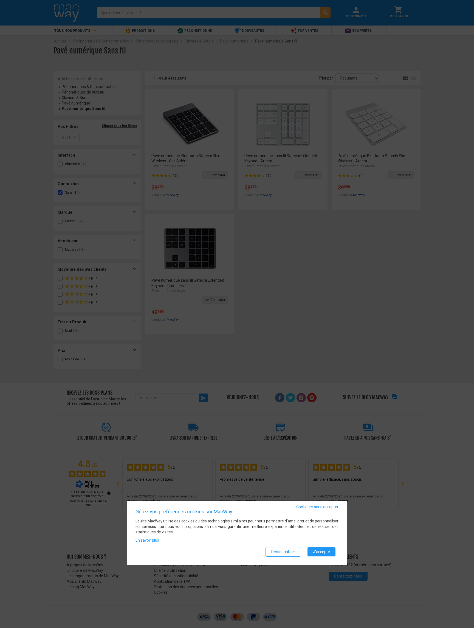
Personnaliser (283, 552)
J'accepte (321, 552)
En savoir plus (147, 540)
